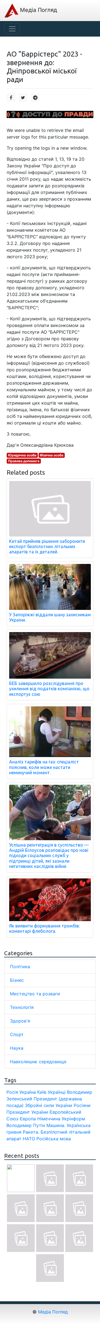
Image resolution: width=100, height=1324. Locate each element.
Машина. (55, 1125)
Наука (16, 1048)
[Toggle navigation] (12, 28)
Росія (12, 1092)
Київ (41, 1092)
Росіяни (82, 1105)
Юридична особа (22, 455)
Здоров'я (20, 1021)
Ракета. (31, 1132)
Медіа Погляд (37, 10)
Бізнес (17, 980)
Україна (27, 1092)
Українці (57, 1092)
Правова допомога (23, 461)
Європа (28, 1118)
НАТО (29, 1138)
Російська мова (53, 1138)
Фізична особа (51, 455)
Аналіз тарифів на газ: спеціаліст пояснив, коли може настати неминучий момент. (44, 767)
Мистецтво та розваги (35, 993)
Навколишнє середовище (38, 1061)
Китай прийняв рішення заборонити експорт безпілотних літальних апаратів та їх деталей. (47, 546)
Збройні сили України (48, 1105)
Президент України (27, 1112)
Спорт (17, 1034)
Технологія (22, 1007)
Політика (20, 966)
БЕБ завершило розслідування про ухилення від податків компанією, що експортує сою (49, 688)
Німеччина (48, 1118)
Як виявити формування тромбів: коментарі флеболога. (44, 928)
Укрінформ (73, 1118)
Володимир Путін (25, 1125)
